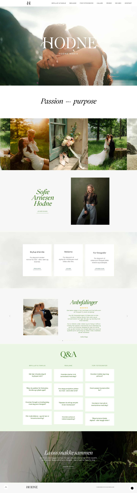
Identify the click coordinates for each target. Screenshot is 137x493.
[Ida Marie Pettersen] (69, 340)
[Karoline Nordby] (74, 340)
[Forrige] (9, 316)
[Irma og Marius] (67, 340)
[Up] (6, 487)
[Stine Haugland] (77, 340)
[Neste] (127, 316)
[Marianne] (62, 340)
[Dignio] (72, 340)
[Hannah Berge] (59, 340)
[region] (37, 375)
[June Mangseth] (64, 340)
